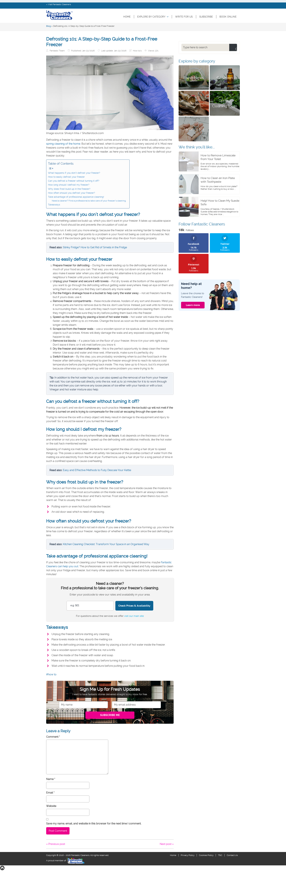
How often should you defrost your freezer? (71, 193)
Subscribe (206, 16)
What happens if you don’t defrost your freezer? (74, 173)
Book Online (228, 16)
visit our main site (134, 615)
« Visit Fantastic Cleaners (58, 4)
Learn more (193, 305)
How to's (137, 50)
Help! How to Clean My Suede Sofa (220, 202)
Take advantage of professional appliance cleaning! (76, 197)
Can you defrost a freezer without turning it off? (73, 180)
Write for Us (184, 16)
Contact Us (232, 855)
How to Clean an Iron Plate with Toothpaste (218, 179)
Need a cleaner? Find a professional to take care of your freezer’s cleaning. (89, 200)
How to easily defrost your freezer (66, 177)
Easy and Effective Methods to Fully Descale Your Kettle (97, 470)
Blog (48, 26)
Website (51, 806)
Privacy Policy (187, 855)
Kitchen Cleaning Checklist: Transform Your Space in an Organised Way (106, 544)
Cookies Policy (206, 855)
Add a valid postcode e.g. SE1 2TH (85, 594)
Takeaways (54, 204)
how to (52, 674)
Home (127, 16)
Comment (53, 736)
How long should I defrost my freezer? (68, 184)
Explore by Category (151, 16)
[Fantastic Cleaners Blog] (59, 15)
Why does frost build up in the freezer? (69, 189)
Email (50, 792)
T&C (220, 855)
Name (50, 779)
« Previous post (55, 844)
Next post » (167, 844)
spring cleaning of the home (63, 143)
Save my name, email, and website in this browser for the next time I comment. (93, 823)
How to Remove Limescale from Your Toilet (218, 157)
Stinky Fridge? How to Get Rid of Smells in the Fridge (95, 247)
